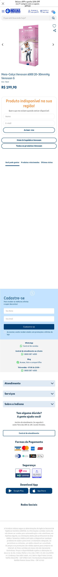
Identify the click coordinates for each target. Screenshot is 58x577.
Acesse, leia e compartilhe (31, 356)
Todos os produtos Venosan (29, 146)
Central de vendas (30, 340)
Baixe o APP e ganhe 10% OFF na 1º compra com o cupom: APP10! (27, 4)
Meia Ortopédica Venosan (29, 140)
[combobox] (29, 18)
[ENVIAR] (29, 130)
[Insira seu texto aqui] (14, 505)
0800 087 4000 (30, 348)
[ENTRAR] (33, 11)
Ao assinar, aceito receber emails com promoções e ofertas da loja (30, 327)
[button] (55, 31)
